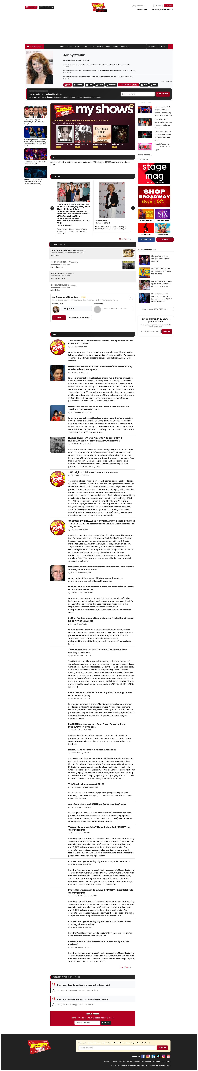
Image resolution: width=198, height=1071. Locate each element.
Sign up (166, 331)
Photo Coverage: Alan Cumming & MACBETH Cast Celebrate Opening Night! (110, 228)
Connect (59, 317)
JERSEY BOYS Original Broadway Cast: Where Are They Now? (34, 116)
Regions (148, 1061)
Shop (108, 46)
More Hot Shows (146, 239)
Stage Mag (125, 46)
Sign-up (158, 5)
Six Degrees (129, 85)
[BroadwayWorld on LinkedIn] (153, 1056)
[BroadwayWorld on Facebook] (143, 1056)
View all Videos (144, 155)
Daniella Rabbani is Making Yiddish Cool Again (162, 147)
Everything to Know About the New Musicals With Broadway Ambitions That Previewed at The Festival (35, 137)
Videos (79, 85)
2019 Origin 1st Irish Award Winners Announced (93, 472)
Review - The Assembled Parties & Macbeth (92, 749)
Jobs (92, 46)
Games (115, 46)
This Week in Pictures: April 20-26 (86, 784)
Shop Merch (32, 7)
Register (151, 46)
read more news (166, 81)
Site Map (156, 1061)
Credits (112, 85)
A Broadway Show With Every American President (35, 157)
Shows (69, 46)
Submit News (139, 1061)
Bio (68, 85)
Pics (90, 85)
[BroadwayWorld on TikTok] (158, 1056)
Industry (78, 46)
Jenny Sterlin (102, 221)
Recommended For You (147, 250)
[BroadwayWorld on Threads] (163, 1056)
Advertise (107, 1061)
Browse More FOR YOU (154, 309)
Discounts (165, 239)
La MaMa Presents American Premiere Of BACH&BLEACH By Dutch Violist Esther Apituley (99, 71)
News (62, 46)
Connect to (98, 304)
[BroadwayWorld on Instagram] (148, 1056)
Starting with (57, 304)
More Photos (124, 239)
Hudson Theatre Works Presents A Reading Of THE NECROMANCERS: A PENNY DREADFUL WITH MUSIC (95, 439)
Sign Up (105, 1023)
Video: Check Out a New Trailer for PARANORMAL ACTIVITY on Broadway (33, 176)
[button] (170, 46)
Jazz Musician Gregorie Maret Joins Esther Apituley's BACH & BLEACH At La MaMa (96, 65)
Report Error (166, 1062)
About (115, 1061)
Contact (122, 1061)
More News (125, 967)
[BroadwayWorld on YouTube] (168, 1056)
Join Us (129, 1061)
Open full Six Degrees (79, 317)
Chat (85, 46)
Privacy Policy (164, 1065)
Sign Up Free (162, 94)
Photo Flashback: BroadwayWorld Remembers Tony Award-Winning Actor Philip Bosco (72, 231)
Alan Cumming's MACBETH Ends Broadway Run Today (97, 804)
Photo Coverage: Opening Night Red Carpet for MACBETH (99, 861)
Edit (145, 85)
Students (99, 46)
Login (163, 46)
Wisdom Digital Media (135, 1065)
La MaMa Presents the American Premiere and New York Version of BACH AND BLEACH (98, 77)
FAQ (154, 85)
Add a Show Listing (46, 7)
